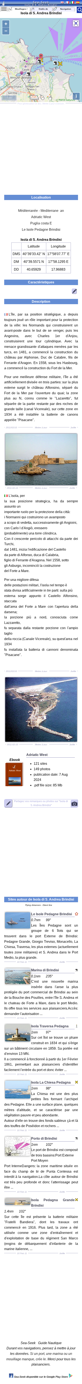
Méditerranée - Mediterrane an (41, 210)
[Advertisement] (41, 148)
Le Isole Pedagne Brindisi (41, 229)
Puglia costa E (41, 223)
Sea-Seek (41, 2)
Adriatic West (41, 217)
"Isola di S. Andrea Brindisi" (41, 803)
